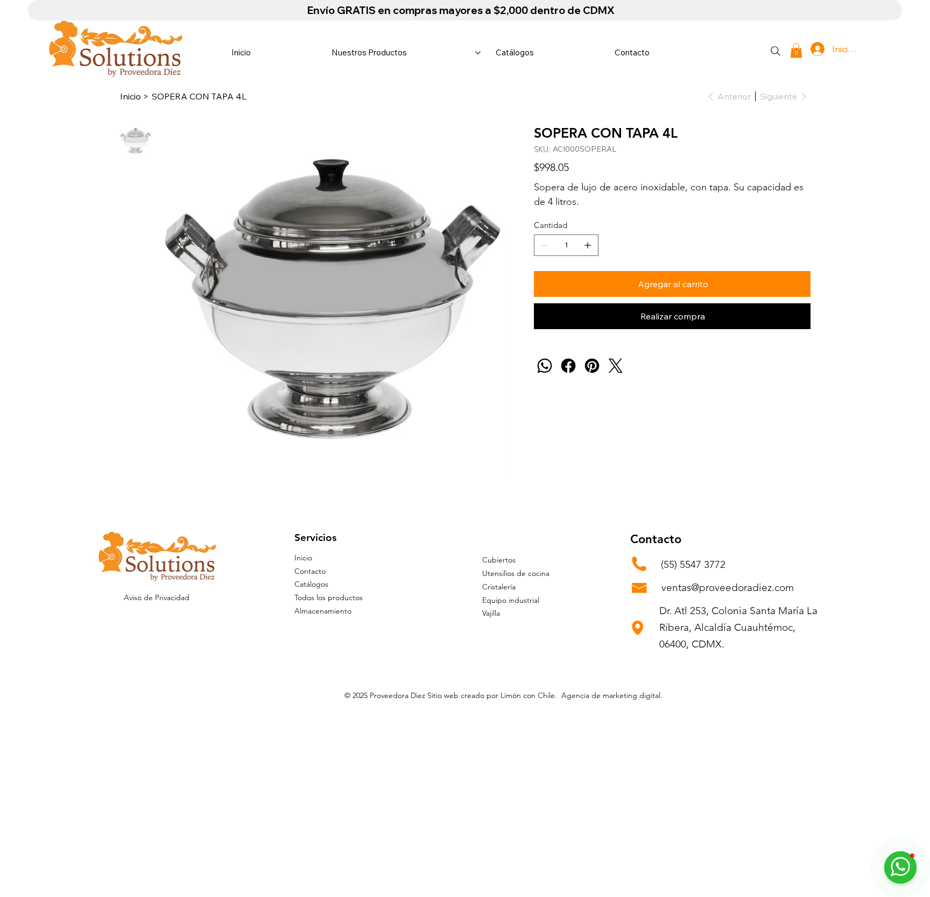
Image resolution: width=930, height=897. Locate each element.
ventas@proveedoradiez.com (727, 587)
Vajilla (491, 613)
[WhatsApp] (544, 365)
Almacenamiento (322, 611)
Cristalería (499, 587)
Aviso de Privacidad (156, 597)
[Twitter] (615, 365)
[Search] (775, 51)
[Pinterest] (592, 365)
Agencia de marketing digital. (612, 695)
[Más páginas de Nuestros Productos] (478, 52)
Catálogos (311, 584)
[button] (796, 50)
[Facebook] (568, 365)
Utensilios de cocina (515, 573)
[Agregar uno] (587, 245)
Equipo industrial (510, 600)
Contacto (310, 571)
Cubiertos (499, 560)
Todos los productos (328, 597)
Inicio (303, 558)
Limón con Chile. (530, 695)
